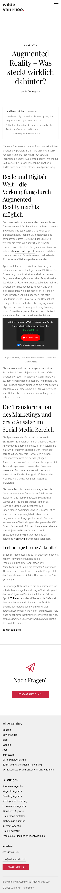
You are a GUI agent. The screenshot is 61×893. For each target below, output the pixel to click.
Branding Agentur (12, 796)
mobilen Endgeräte (25, 251)
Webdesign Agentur (14, 821)
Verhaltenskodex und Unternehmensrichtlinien (28, 770)
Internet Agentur (12, 826)
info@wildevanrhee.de (14, 859)
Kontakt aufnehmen (30, 694)
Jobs (5, 750)
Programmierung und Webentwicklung (24, 836)
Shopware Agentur (13, 786)
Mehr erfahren (30, 330)
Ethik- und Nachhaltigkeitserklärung (22, 765)
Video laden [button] (32, 337)
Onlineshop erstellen (14, 816)
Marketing (19, 539)
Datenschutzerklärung (14, 760)
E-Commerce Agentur (14, 806)
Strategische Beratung (15, 801)
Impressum (8, 755)
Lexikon (7, 745)
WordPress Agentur (13, 811)
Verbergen (32, 111)
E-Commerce (32, 91)
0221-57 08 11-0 (10, 853)
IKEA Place (13, 599)
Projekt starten (16, 867)
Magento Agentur (12, 791)
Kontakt (7, 730)
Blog (5, 740)
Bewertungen (10, 735)
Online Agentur (11, 831)
